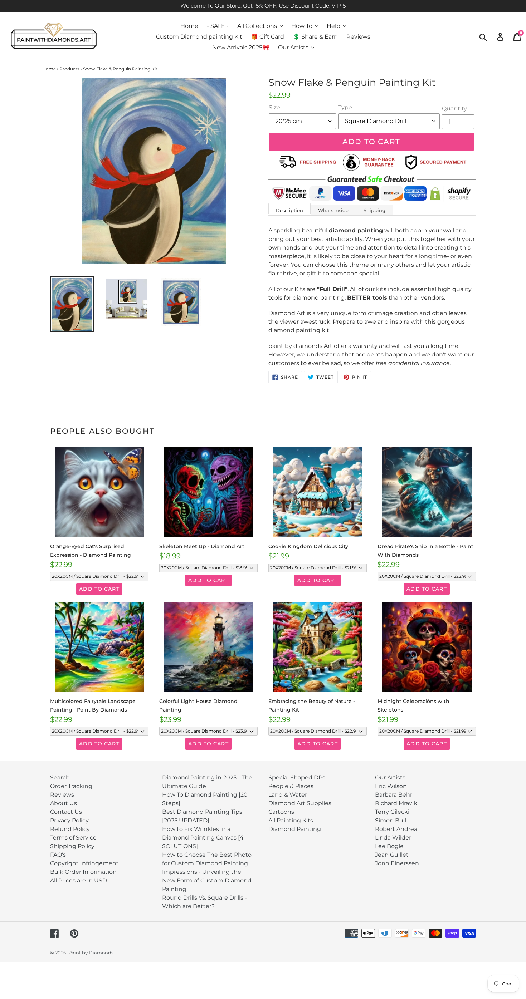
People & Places (290, 786)
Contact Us (66, 811)
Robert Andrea (396, 829)
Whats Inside (333, 210)
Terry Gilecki (392, 811)
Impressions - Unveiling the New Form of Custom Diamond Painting (207, 880)
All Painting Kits (290, 820)
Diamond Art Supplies (299, 803)
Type (345, 107)
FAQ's (58, 854)
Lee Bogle (389, 846)
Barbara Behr (393, 794)
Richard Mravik (396, 803)
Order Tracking (71, 786)
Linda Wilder (393, 837)
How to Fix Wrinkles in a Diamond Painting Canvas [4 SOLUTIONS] (203, 838)
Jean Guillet (392, 854)
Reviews (62, 794)
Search (60, 777)
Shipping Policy (72, 846)
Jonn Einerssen (397, 863)
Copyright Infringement (84, 863)
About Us (63, 803)
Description (289, 210)
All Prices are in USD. (79, 880)
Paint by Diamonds (90, 952)
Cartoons (281, 811)
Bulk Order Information (83, 871)
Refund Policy (70, 829)
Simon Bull (390, 820)
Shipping (374, 210)
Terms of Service (73, 837)
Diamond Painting (294, 829)
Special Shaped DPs (296, 777)
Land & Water (287, 794)
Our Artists (390, 777)
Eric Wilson (391, 786)
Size (274, 107)
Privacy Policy (69, 820)
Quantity (454, 108)
